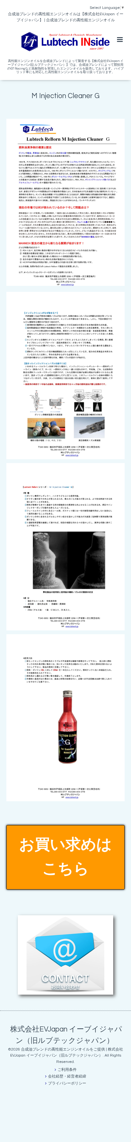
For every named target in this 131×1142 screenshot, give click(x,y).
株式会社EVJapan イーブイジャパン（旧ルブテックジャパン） (66, 1034)
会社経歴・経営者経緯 (67, 1076)
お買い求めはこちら (65, 857)
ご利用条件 (67, 1070)
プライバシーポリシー (67, 1083)
